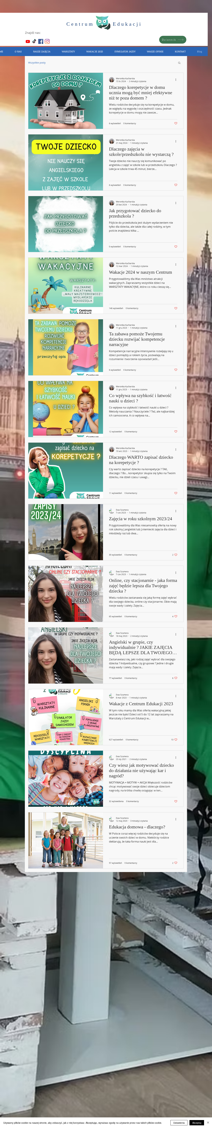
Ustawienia (179, 1122)
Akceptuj (196, 1122)
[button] (179, 63)
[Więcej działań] (177, 80)
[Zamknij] (208, 1122)
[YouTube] (27, 41)
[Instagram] (47, 41)
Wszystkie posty (37, 62)
